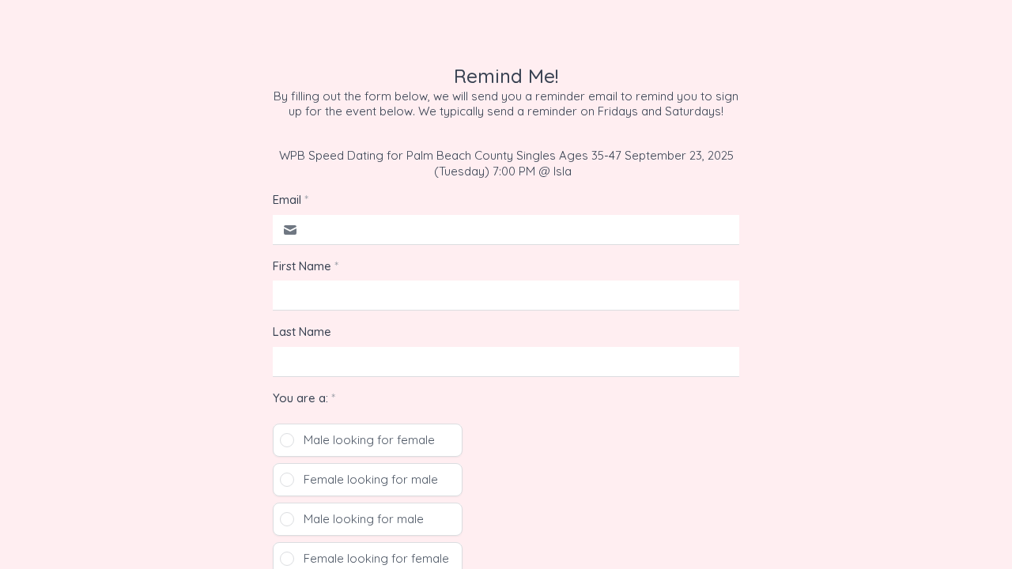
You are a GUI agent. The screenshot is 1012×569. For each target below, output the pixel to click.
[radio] (368, 440)
